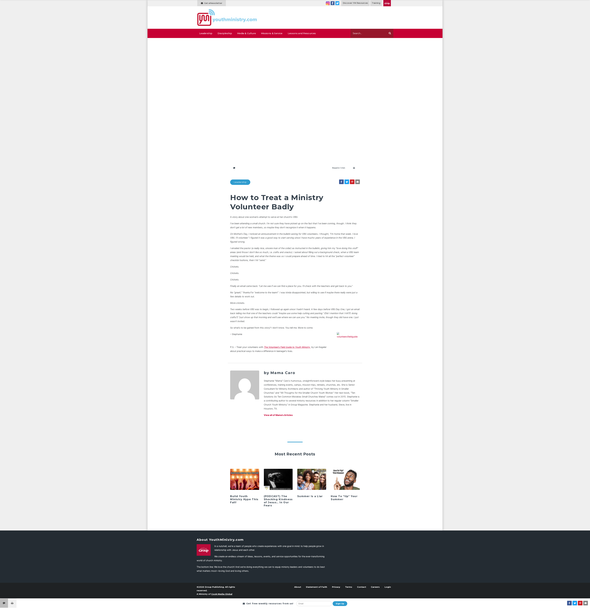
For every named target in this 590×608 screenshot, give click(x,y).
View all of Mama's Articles (278, 415)
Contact (361, 587)
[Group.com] (387, 3)
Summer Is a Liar (310, 496)
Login (388, 587)
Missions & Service (272, 33)
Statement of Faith (316, 587)
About (297, 587)
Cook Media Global (221, 594)
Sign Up (340, 603)
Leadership (205, 33)
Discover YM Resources (355, 3)
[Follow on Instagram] (328, 3)
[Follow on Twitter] (337, 3)
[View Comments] (4, 603)
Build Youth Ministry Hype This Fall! (244, 499)
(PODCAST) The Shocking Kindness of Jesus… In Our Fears (278, 501)
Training (376, 3)
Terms (348, 587)
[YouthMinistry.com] (227, 17)
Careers (375, 587)
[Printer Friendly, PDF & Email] (354, 168)
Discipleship (225, 33)
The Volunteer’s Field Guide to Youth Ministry (287, 347)
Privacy (336, 587)
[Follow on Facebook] (332, 3)
